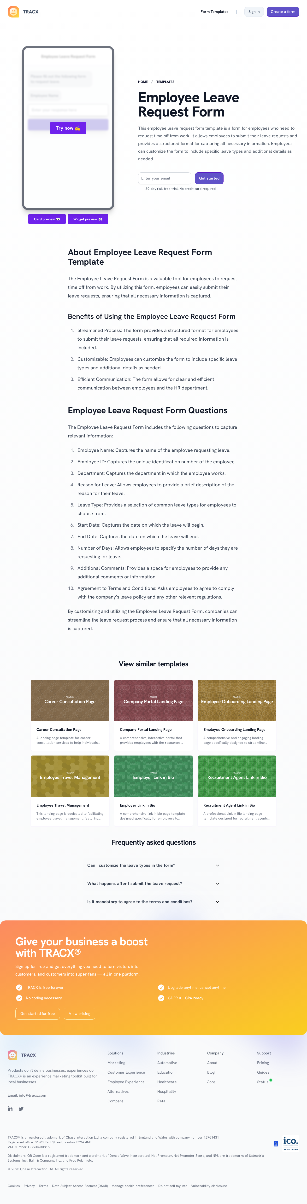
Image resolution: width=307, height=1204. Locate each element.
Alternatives (118, 1091)
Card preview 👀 (47, 219)
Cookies (14, 1186)
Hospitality (166, 1091)
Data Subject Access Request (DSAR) (80, 1186)
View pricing (79, 1013)
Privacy (29, 1186)
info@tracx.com (32, 1095)
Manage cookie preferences (133, 1186)
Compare (115, 1101)
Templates (165, 82)
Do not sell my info (172, 1186)
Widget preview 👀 (87, 219)
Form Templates (215, 11)
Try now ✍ (68, 128)
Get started (209, 178)
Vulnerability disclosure (209, 1186)
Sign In (254, 11)
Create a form (283, 11)
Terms (43, 1186)
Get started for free (37, 1013)
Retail (162, 1101)
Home (143, 82)
